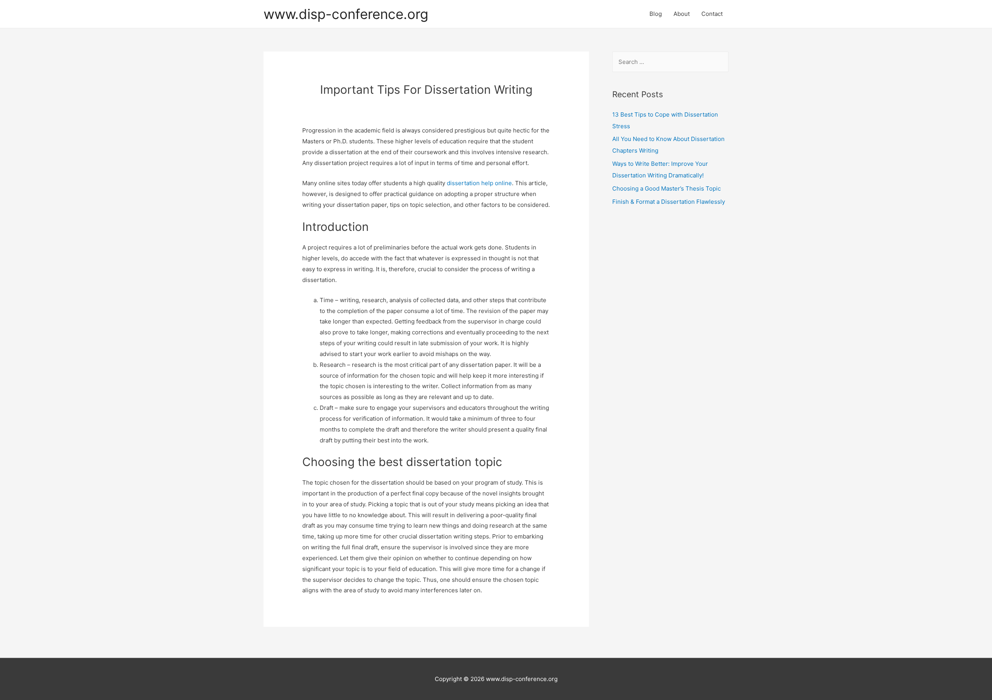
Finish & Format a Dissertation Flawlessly (668, 201)
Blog (655, 13)
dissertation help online (479, 183)
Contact (712, 13)
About (681, 13)
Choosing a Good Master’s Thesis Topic (666, 188)
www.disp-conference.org (346, 14)
